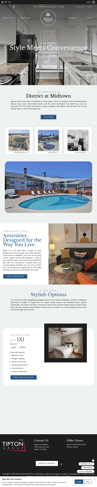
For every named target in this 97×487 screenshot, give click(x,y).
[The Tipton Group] (14, 445)
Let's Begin (48, 55)
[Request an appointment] (9, 2)
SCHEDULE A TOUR (83, 7)
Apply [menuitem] (90, 18)
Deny (88, 482)
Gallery (48, 117)
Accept (79, 482)
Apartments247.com (27, 474)
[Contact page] (5, 2)
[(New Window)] (14, 7)
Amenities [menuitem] (7, 18)
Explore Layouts (24, 377)
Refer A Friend (46, 463)
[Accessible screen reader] (2, 2)
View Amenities (15, 276)
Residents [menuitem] (73, 18)
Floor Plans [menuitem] (24, 18)
